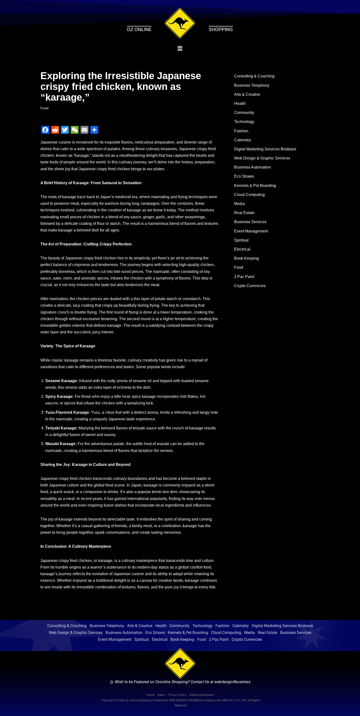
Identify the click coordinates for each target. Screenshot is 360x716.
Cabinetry (242, 140)
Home (150, 695)
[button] (180, 48)
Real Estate (244, 213)
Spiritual (241, 240)
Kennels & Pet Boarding (255, 185)
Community (244, 112)
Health (240, 103)
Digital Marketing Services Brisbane (265, 149)
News (161, 695)
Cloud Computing (249, 195)
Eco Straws (244, 176)
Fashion (241, 131)
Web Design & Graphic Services (262, 158)
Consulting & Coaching (254, 76)
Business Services (250, 222)
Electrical (242, 249)
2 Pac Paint (244, 277)
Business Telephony (251, 85)
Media (239, 204)
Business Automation (252, 167)
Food (44, 108)
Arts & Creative (247, 94)
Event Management (251, 231)
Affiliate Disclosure (201, 695)
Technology (244, 122)
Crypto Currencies (250, 286)
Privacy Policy (177, 695)
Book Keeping (246, 258)
